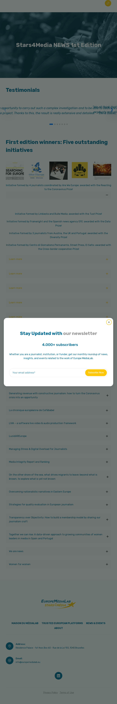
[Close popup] (109, 322)
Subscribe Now (96, 372)
